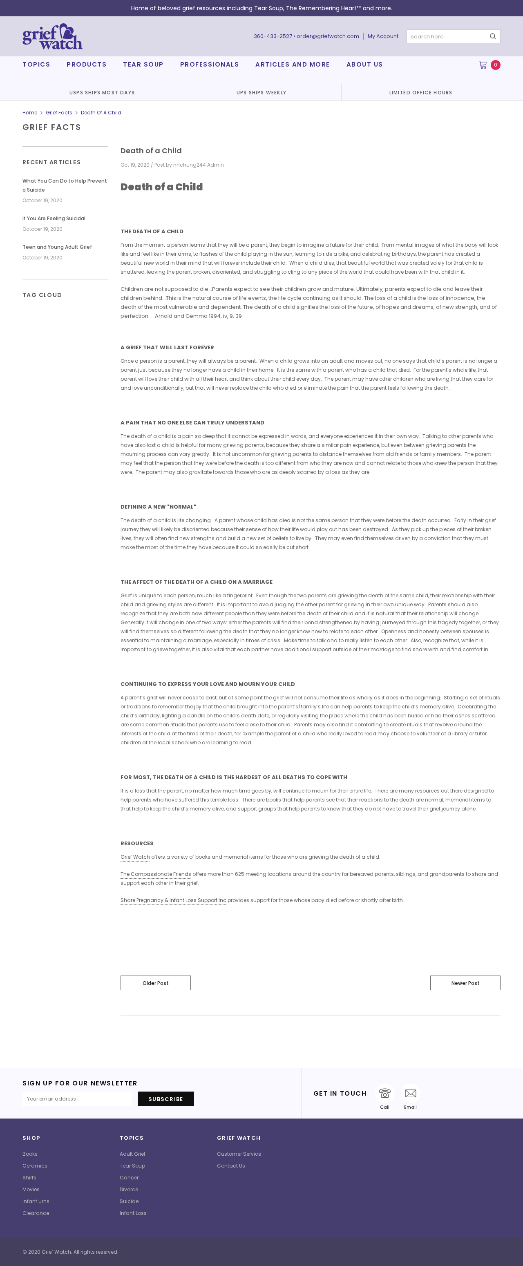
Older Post (156, 983)
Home (29, 112)
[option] (102, 92)
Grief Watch (135, 856)
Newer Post (465, 983)
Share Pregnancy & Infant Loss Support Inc (173, 900)
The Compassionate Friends (156, 874)
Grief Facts (59, 112)
